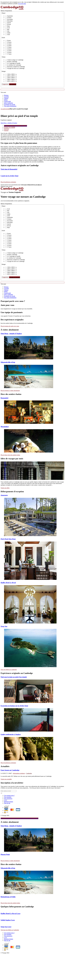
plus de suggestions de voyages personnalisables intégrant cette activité (19, 818)
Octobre (9, 17)
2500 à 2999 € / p (12, 77)
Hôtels (6, 100)
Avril (8, 28)
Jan (5, 462)
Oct (5, 476)
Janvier (9, 22)
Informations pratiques (19, 773)
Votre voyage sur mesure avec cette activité (15, 126)
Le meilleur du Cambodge (14, 65)
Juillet (8, 33)
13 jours (9, 47)
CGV (5, 800)
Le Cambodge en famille (13, 63)
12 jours (9, 45)
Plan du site (7, 803)
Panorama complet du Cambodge (16, 66)
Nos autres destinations (10, 106)
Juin (8, 31)
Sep (5, 474)
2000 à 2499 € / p (12, 76)
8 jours (9, 40)
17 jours (9, 54)
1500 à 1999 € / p (12, 74)
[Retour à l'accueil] (12, 9)
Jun (5, 470)
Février (9, 24)
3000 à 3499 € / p (12, 79)
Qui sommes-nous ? (9, 795)
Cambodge (29, 773)
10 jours (9, 42)
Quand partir (7, 101)
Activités (6, 97)
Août (8, 34)
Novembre (10, 19)
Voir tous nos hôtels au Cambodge (10, 930)
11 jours (9, 44)
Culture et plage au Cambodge (15, 60)
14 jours (9, 49)
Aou (5, 473)
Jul (5, 471)
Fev (5, 463)
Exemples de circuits (9, 104)
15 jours (9, 50)
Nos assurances (8, 798)
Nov (5, 477)
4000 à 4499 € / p (12, 81)
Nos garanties (7, 797)
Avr (5, 467)
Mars (8, 26)
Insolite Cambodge (12, 61)
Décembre (10, 21)
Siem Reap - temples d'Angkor (9, 123)
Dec (5, 479)
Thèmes (6, 98)
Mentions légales (8, 801)
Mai (8, 29)
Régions (6, 95)
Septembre (10, 16)
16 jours (9, 52)
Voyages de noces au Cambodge (15, 68)
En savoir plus (22, 3)
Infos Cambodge (8, 103)
